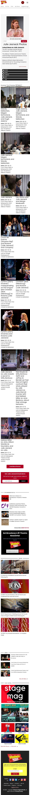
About (11, 783)
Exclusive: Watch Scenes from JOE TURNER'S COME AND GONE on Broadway (19, 656)
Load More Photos (15, 466)
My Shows (17, 6)
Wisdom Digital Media (19, 790)
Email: (15, 769)
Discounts (14, 746)
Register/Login (25, 6)
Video (6, 70)
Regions (14, 785)
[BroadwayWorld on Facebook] (10, 779)
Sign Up (24, 41)
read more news (22, 66)
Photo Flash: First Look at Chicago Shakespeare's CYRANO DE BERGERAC (7, 254)
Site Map (19, 785)
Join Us (22, 783)
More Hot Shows (5, 746)
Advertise (6, 783)
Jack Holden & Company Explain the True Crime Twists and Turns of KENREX (19, 664)
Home (2, 6)
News (6, 72)
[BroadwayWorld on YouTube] (24, 779)
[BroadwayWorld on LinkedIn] (16, 779)
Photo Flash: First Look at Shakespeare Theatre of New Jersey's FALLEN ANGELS (7, 385)
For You (7, 6)
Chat (12, 6)
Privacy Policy (19, 791)
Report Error (15, 787)
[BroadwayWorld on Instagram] (13, 779)
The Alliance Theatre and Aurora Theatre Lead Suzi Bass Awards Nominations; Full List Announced (14, 55)
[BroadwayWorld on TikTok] (18, 779)
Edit (6, 77)
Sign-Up (15, 773)
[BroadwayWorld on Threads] (21, 779)
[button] (22, 2)
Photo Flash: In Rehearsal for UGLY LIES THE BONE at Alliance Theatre (7, 127)
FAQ (6, 79)
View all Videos (23, 679)
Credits (7, 74)
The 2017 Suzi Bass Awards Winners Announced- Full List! (12, 50)
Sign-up (21, 551)
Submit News (7, 785)
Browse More (21, 528)
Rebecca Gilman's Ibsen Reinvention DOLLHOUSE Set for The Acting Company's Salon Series (14, 62)
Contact (17, 783)
